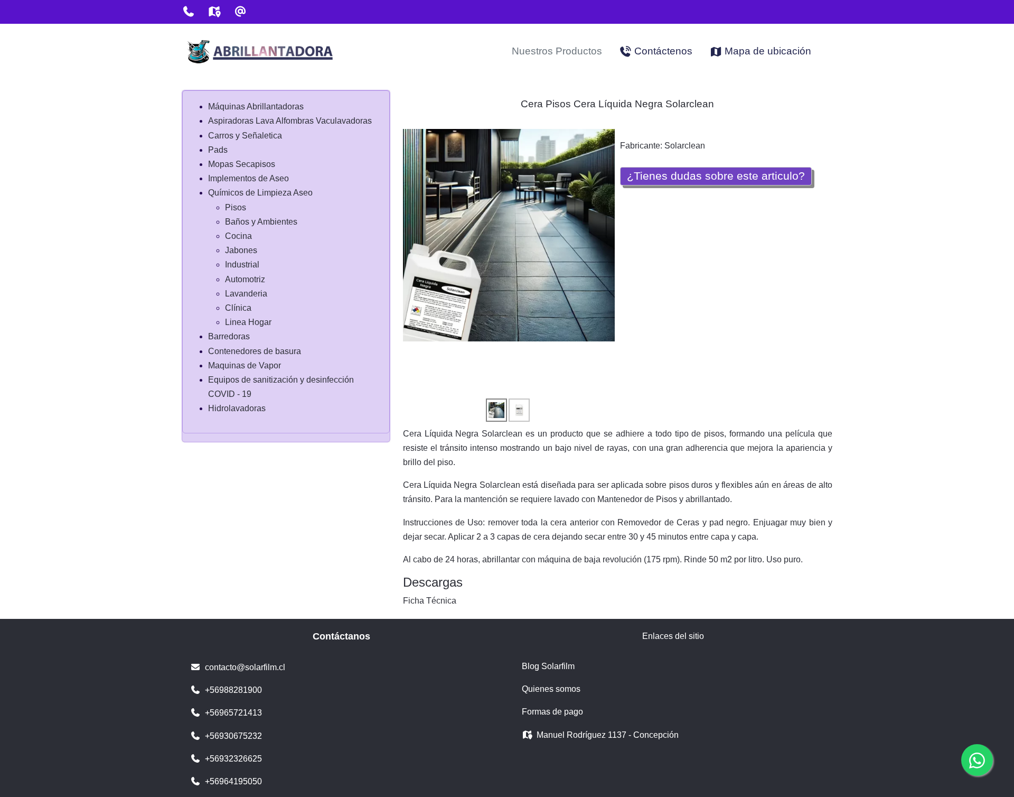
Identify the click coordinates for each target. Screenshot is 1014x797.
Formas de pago (552, 711)
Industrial (242, 264)
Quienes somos (551, 688)
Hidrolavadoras (237, 408)
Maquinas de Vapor (244, 365)
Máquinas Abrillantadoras (256, 106)
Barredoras (229, 336)
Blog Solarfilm (548, 666)
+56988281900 (233, 689)
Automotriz (245, 279)
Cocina (238, 235)
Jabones (241, 250)
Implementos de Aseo (248, 178)
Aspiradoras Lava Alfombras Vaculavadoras (290, 120)
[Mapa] (214, 11)
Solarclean (684, 145)
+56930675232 (233, 735)
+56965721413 (233, 712)
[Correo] (240, 11)
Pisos (235, 207)
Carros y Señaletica (245, 135)
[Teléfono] (188, 11)
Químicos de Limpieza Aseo (260, 192)
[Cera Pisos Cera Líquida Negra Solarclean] (509, 234)
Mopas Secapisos (241, 164)
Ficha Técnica (429, 600)
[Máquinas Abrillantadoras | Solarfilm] (261, 51)
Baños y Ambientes (261, 221)
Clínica (238, 307)
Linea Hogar (248, 322)
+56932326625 (233, 758)
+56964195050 (233, 781)
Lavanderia (246, 293)
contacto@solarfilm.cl (245, 667)
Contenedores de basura (254, 351)
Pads (218, 149)
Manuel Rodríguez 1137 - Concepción (608, 734)
